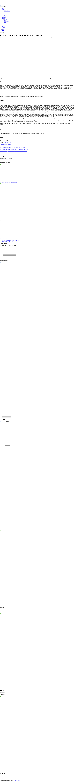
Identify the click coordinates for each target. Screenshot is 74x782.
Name (1, 254)
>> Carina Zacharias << (7, 142)
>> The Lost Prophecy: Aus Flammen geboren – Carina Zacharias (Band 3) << (14, 149)
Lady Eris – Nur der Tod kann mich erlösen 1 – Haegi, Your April (10, 201)
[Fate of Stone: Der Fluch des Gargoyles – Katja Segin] (10, 181)
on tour (5, 12)
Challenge (5, 20)
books (3, 30)
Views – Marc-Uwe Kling (4, 238)
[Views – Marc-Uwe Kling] (10, 237)
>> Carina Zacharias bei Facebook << (6, 144)
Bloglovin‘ (3, 27)
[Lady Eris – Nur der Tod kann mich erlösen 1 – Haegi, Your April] (10, 200)
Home (3, 8)
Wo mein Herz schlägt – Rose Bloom (10, 240)
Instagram (3, 26)
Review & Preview (7, 11)
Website (1, 258)
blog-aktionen (6, 15)
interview (5, 19)
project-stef (4, 17)
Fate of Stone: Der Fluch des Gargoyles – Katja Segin (8, 182)
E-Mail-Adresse (3, 256)
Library (5, 13)
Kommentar (2, 253)
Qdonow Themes (17, 780)
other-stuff (3, 18)
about (3, 9)
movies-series (4, 16)
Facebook (3, 25)
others (5, 22)
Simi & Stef (6, 10)
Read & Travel (6, 21)
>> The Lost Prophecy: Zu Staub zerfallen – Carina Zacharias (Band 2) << (13, 147)
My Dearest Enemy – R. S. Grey (9, 241)
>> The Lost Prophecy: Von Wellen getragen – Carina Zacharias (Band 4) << (13, 151)
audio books (6, 14)
